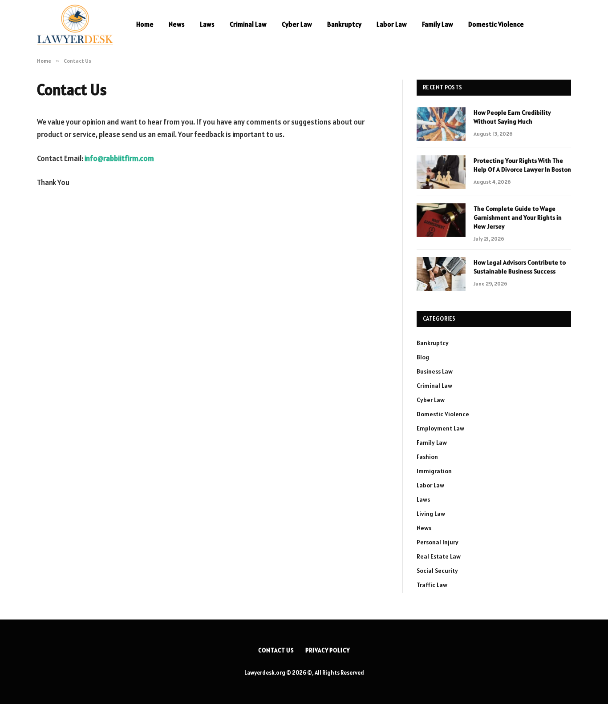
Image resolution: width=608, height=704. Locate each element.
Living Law (431, 514)
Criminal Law (248, 24)
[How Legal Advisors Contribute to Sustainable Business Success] (441, 274)
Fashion (427, 457)
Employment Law (440, 428)
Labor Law (392, 24)
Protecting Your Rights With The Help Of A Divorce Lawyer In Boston (522, 165)
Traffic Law (432, 585)
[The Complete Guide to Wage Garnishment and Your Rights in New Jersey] (441, 220)
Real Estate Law (439, 556)
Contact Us (276, 650)
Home (145, 24)
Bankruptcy (344, 24)
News (177, 24)
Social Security (437, 571)
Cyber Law (297, 24)
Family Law (437, 24)
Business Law (435, 371)
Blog (423, 357)
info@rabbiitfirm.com (119, 158)
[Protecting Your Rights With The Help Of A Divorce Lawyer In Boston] (441, 172)
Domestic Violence (496, 24)
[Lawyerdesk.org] (75, 24)
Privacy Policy (327, 650)
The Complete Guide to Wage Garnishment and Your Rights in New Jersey (518, 217)
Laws (207, 24)
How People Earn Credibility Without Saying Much (512, 117)
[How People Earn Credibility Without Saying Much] (441, 124)
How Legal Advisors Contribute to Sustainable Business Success (520, 266)
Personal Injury (437, 542)
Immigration (434, 471)
